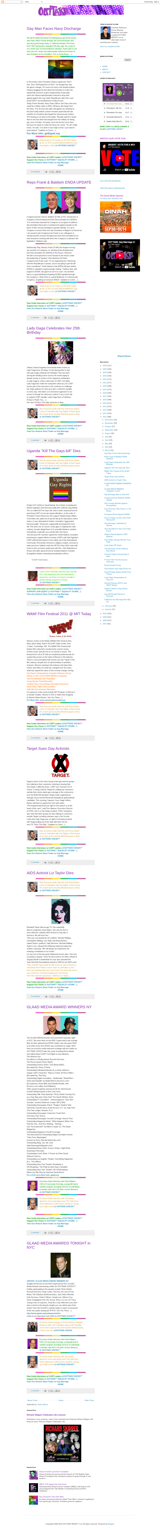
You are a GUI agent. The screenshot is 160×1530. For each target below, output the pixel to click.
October (108, 426)
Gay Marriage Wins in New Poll (116, 494)
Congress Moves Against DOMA (117, 514)
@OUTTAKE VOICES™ (115, 129)
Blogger (111, 1524)
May (107, 444)
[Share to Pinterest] (59, 171)
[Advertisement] (115, 313)
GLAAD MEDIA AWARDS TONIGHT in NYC (114, 490)
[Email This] (50, 171)
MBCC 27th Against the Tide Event (52, 1484)
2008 (105, 620)
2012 (105, 413)
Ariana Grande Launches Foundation (54, 1472)
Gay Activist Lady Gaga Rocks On (117, 569)
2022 (105, 379)
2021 (105, 383)
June (107, 440)
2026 (105, 366)
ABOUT (105, 69)
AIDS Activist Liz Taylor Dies (50, 873)
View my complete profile (110, 46)
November (109, 423)
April (107, 447)
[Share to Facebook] (57, 171)
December (109, 420)
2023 (105, 376)
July (106, 437)
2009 (105, 617)
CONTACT (106, 72)
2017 (105, 396)
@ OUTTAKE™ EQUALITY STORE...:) (60, 160)
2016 (105, 400)
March (107, 450)
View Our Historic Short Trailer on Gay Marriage (48, 162)
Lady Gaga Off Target (113, 545)
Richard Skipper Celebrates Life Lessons (46, 1415)
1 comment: (35, 317)
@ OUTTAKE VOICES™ (50, 582)
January (108, 609)
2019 (105, 389)
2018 (105, 393)
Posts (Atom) (43, 1404)
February (109, 606)
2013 (105, 410)
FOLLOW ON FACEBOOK (110, 181)
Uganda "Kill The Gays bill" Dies (53, 451)
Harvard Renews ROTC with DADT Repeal (115, 584)
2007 (105, 624)
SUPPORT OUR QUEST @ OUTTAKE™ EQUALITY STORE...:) (54, 591)
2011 (105, 417)
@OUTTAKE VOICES (63, 1330)
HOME (61, 597)
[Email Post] (46, 172)
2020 (105, 386)
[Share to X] (55, 171)
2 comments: (36, 172)
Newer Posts (32, 1400)
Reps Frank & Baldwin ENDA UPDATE (59, 182)
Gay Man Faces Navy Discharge (54, 28)
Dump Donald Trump (112, 565)
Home (61, 1400)
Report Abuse (124, 356)
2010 (105, 613)
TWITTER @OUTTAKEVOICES (112, 188)
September (109, 430)
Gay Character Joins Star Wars (51, 1497)
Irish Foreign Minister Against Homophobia (115, 504)
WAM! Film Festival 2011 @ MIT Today (59, 614)
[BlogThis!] (52, 171)
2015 (105, 403)
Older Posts (89, 1400)
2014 (105, 406)
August (108, 433)
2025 (105, 369)
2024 (105, 372)
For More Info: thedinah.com (111, 198)
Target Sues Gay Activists (48, 748)
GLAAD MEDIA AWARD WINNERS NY (59, 1007)
